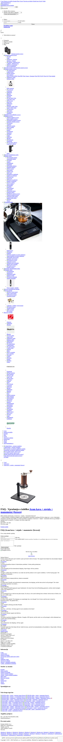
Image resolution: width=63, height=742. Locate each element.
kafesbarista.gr (4, 735)
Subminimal (10, 272)
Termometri (9, 189)
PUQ (8, 393)
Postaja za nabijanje (11, 181)
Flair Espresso (10, 374)
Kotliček (9, 253)
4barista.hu (15, 732)
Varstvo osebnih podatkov (7, 673)
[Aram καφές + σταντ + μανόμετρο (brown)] (36, 708)
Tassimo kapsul (10, 308)
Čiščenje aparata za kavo (13, 195)
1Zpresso (9, 124)
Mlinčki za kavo (17, 114)
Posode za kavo (10, 267)
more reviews (31, 556)
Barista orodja (15, 154)
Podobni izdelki (4, 527)
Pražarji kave (10, 250)
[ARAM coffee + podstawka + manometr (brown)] (13, 698)
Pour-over (9, 102)
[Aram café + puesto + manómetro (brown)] (11, 710)
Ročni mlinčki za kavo (12, 119)
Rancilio (9, 96)
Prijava (33, 24)
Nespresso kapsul (11, 296)
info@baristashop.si (6, 2)
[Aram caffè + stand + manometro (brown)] (34, 709)
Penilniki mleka (16, 268)
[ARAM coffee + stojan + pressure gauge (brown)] (13, 695)
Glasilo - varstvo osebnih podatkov (9, 675)
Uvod (5, 462)
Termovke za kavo (11, 261)
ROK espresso (10, 88)
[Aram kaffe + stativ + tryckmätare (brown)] (12, 702)
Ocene (21, 1)
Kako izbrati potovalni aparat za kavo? (13, 455)
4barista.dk (3, 733)
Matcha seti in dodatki (12, 264)
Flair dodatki (52, 76)
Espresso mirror (10, 192)
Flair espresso (10, 74)
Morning (9, 105)
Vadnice (3, 683)
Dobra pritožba (4, 671)
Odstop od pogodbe (5, 672)
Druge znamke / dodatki (12, 287)
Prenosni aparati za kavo (17, 54)
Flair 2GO (46, 76)
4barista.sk (3, 732)
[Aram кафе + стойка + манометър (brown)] (12, 709)
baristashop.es (27, 735)
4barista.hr (46, 732)
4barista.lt (32, 733)
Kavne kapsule (15, 289)
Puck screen (10, 170)
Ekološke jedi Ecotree (12, 259)
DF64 (8, 351)
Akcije (40, 1)
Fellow (8, 135)
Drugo (8, 200)
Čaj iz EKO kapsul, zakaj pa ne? (12, 453)
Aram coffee (10, 337)
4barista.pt (15, 733)
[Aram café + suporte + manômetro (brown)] (34, 702)
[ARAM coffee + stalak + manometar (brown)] (12, 699)
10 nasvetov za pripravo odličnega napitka (14, 450)
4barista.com (40, 732)
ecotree (8, 356)
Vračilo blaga (4, 653)
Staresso (9, 402)
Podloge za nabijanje (12, 175)
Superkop (9, 113)
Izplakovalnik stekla (11, 198)
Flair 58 (9, 76)
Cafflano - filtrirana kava (13, 63)
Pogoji (2, 658)
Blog (18, 1)
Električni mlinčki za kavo (13, 121)
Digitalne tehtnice (11, 167)
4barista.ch (44, 733)
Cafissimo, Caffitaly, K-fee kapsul (15, 305)
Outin (8, 58)
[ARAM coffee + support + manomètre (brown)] (37, 706)
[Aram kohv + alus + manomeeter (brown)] (34, 705)
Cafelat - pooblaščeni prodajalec (8, 663)
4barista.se (9, 733)
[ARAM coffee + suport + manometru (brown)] (37, 696)
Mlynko (9, 138)
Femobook (9, 141)
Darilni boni (36, 1)
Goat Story (9, 380)
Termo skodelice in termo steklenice (15, 256)
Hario (8, 153)
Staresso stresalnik (11, 278)
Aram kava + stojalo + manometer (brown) (14, 465)
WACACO (9, 413)
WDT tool (9, 173)
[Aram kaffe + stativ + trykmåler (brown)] (34, 701)
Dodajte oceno (4, 631)
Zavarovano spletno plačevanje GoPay (10, 656)
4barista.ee (38, 733)
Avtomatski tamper (11, 159)
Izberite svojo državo (9, 12)
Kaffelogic (9, 418)
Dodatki (11, 202)
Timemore (9, 133)
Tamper (8, 161)
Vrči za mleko (10, 184)
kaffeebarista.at (58, 733)
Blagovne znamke (8, 312)
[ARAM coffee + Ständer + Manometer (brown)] (38, 698)
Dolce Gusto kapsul (11, 293)
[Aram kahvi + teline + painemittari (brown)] (12, 703)
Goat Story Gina (11, 99)
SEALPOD (9, 399)
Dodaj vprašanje (4, 547)
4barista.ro (21, 732)
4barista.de (33, 732)
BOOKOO (9, 342)
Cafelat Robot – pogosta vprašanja (12, 447)
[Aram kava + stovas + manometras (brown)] (12, 705)
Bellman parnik (10, 275)
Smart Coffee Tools (11, 107)
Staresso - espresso (11, 60)
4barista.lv (26, 733)
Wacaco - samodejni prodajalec (8, 662)
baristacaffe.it (20, 735)
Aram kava (9, 110)
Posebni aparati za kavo (22, 67)
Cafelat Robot (10, 72)
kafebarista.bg (12, 735)
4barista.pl (27, 732)
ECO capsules (10, 353)
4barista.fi (21, 733)
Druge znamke (10, 127)
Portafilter (9, 187)
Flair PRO (20, 76)
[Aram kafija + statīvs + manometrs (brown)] (34, 703)
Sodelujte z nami (5, 659)
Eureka (8, 130)
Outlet (43, 1)
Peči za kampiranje (11, 66)
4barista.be (58, 732)
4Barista (9, 324)
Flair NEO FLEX (39, 76)
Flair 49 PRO (14, 76)
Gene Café (9, 377)
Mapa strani (3, 676)
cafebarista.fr (51, 733)
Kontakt (15, 1)
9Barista (9, 94)
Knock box (9, 178)
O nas (2, 1)
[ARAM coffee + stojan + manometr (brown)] (37, 695)
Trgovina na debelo (28, 1)
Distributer (9, 164)
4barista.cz (9, 732)
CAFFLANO (10, 348)
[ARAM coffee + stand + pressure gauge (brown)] (51, 698)
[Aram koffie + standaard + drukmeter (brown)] (36, 699)
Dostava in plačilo (8, 1)
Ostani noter (10, 14)
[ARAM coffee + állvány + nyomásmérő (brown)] (13, 696)
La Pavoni (9, 91)
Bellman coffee (10, 79)
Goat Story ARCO (11, 144)
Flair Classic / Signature (28, 76)
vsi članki (6, 457)
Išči (16, 7)
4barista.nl (51, 732)
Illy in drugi (9, 311)
